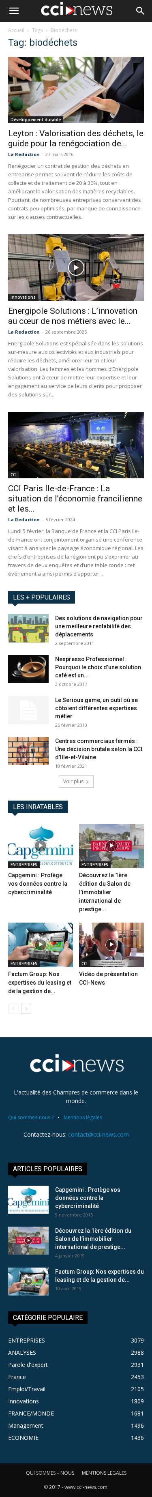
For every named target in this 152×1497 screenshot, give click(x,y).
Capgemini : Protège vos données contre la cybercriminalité (37, 883)
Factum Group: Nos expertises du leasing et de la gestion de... (39, 982)
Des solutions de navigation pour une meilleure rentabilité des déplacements (99, 626)
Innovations (23, 297)
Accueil (16, 30)
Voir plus (73, 781)
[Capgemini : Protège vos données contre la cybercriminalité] (40, 846)
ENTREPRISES (24, 864)
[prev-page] (13, 1009)
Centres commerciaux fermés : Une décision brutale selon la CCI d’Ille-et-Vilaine (98, 749)
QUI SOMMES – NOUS (50, 1472)
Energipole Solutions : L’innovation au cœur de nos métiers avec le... (72, 316)
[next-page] (26, 1009)
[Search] (140, 11)
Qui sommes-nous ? (31, 1117)
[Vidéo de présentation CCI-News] (111, 945)
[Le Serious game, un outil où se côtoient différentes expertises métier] (28, 710)
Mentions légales (83, 1117)
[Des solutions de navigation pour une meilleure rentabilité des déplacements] (28, 628)
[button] (14, 11)
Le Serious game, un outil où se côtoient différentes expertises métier (96, 708)
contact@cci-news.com (98, 1134)
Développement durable (36, 119)
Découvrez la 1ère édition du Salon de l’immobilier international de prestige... (105, 892)
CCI (14, 475)
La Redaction (24, 154)
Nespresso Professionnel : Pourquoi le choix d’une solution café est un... (98, 667)
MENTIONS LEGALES (104, 1472)
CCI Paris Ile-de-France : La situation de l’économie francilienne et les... (75, 499)
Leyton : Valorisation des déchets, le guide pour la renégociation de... (75, 138)
